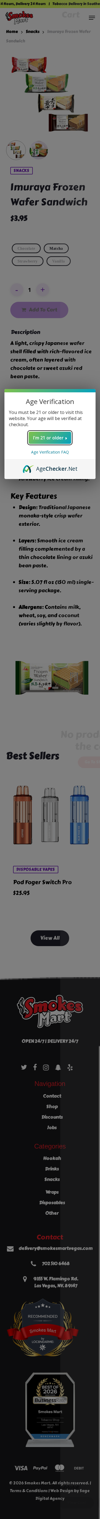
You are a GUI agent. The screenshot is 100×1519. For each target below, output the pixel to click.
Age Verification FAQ (50, 452)
